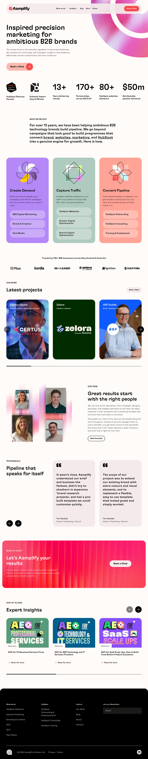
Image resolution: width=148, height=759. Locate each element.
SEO (8, 729)
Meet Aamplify (96, 438)
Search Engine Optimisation (66, 234)
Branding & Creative (15, 719)
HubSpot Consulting (116, 224)
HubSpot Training (49, 725)
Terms (60, 752)
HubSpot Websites (69, 211)
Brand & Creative (22, 224)
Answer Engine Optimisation (67, 222)
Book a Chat (132, 8)
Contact (80, 724)
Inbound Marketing (15, 714)
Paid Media (19, 233)
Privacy (51, 752)
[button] (140, 329)
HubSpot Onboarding (117, 214)
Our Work (80, 709)
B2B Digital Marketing (25, 214)
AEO (8, 724)
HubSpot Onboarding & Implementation (48, 712)
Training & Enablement (118, 233)
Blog (78, 714)
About (79, 719)
